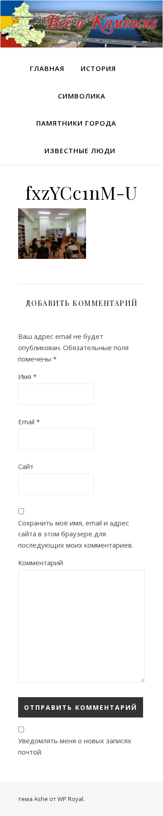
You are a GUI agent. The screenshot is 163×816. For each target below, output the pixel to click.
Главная (47, 68)
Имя (27, 376)
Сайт (26, 466)
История (98, 68)
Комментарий (40, 562)
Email (29, 421)
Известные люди (79, 150)
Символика (81, 95)
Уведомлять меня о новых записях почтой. (74, 746)
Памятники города (76, 122)
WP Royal (70, 799)
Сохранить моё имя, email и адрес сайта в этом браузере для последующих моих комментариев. (75, 533)
